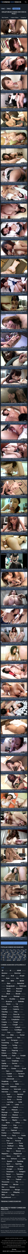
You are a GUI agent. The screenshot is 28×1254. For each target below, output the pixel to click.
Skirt (18, 1156)
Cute (8, 1032)
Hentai (10, 1076)
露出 (5, 953)
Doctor (22, 1035)
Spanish (9, 1161)
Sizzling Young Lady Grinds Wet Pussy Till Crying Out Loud (13, 403)
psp (26, 949)
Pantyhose (16, 1133)
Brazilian (12, 999)
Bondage (17, 996)
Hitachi (21, 1076)
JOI (24, 1092)
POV (3, 1130)
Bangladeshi (10, 986)
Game (4, 1061)
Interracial (17, 1089)
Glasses (16, 1066)
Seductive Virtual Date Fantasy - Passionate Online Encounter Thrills (14, 790)
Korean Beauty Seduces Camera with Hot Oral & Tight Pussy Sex (14, 90)
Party (14, 1135)
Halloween (19, 1071)
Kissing (19, 1097)
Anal (2, 128)
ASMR (19, 970)
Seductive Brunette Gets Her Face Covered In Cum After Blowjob (14, 937)
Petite (23, 1135)
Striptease (10, 1171)
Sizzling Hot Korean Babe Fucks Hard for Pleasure (12, 771)
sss (7, 949)
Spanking (20, 1161)
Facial (16, 1043)
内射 (7, 957)
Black (8, 994)
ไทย (20, 951)
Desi (3, 1035)
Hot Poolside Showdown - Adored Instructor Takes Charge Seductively (14, 219)
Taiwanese (19, 1174)
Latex (20, 1102)
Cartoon (4, 1006)
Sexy (8, 1151)
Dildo (12, 1035)
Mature (16, 1112)
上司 (3, 960)
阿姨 (25, 956)
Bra (3, 999)
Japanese (16, 36)
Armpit (22, 976)
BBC (3, 981)
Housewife (5, 1084)
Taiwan (8, 1174)
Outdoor (4, 1128)
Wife (3, 1195)
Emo (18, 1037)
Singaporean (16, 8)
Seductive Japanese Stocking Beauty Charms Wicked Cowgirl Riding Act (14, 164)
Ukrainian (5, 1184)
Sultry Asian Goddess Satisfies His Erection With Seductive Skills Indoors (14, 330)
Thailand (18, 1179)
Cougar (15, 1022)
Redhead (10, 1146)
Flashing (4, 1055)
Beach (8, 988)
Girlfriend (5, 1066)
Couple (4, 1025)
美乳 (9, 953)
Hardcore (21, 1073)
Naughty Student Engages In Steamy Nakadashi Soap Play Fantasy (14, 201)
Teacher (20, 1177)
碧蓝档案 (8, 960)
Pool (7, 1141)
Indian (17, 1084)
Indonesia (13, 1086)
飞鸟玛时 (13, 955)
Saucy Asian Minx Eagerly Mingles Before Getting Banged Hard (14, 532)
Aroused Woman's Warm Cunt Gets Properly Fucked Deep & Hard (14, 495)
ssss (7, 951)
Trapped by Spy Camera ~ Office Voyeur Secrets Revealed (13, 458)
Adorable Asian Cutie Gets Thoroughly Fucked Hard (12, 606)
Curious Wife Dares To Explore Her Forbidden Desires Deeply (14, 827)
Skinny (8, 1156)
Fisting (14, 1053)
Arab (12, 976)
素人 (15, 951)
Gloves (4, 1068)
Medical (4, 1115)
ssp (18, 949)
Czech (19, 1032)
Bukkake (21, 1001)
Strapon (20, 1169)
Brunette (9, 1001)
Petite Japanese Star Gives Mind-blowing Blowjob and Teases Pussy (14, 624)
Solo (24, 1159)
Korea (9, 1099)
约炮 (14, 959)
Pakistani (14, 1130)
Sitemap (14, 1249)
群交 (18, 952)
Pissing (20, 1138)
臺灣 (20, 957)
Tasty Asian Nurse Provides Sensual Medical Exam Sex (12, 237)
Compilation (15, 1019)
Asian (2, 36)
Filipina (4, 1050)
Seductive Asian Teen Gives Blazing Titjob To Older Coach (13, 440)
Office (17, 1122)
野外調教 (24, 955)
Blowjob (7, 570)
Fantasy (4, 1045)
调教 (23, 951)
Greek (24, 1068)
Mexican (15, 1115)
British (22, 999)
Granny (13, 1068)
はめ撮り (7, 952)
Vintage (17, 1189)
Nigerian (4, 1120)
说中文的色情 (9, 956)
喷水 (19, 955)
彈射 (11, 951)
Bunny (8, 1004)
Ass (17, 978)
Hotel (15, 1081)
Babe (8, 983)
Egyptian (9, 1037)
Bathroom (23, 986)
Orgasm (4, 1125)
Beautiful (19, 988)
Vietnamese (6, 1189)
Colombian (16, 1017)
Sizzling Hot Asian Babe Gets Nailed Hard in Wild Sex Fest (13, 145)
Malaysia (15, 1110)
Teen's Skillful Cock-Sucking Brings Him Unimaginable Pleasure (14, 311)
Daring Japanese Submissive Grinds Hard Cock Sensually (13, 274)
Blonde (18, 994)
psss (14, 949)
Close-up (16, 1014)
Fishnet (4, 1053)
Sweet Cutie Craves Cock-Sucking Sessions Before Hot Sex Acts (14, 182)
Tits (17, 1182)
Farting (14, 1045)
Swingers (22, 1171)
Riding (21, 1146)
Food (13, 1055)
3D (3, 970)
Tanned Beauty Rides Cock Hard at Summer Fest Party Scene (14, 366)
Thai (7, 1179)
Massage (5, 1112)
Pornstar (18, 1141)
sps (10, 949)
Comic (4, 1019)
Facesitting (5, 1043)
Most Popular (5, 17)
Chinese (6, 36)
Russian (9, 1148)
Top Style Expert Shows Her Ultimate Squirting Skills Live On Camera (14, 864)
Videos (9, 8)
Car (17, 1004)
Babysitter (20, 983)
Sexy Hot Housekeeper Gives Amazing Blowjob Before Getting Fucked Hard (14, 385)
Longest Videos (14, 17)
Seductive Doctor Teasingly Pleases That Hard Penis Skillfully (14, 661)
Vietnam (12, 1187)
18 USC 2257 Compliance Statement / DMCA (14, 1251)
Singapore (12, 570)
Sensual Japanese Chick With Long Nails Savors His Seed (13, 256)
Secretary (21, 1148)
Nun (25, 1120)
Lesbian (4, 1107)
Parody (4, 1135)
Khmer (10, 1097)
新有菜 (18, 960)
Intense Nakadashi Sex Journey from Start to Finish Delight (13, 900)
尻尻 (16, 957)
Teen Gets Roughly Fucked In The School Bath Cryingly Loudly (14, 550)
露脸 (11, 957)
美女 (3, 951)
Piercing (9, 1138)
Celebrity (16, 1009)
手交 (13, 953)
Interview (5, 1092)
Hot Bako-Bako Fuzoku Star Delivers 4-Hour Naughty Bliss (13, 587)
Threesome (5, 1182)
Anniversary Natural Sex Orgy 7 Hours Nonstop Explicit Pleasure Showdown (14, 808)
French (8, 1058)
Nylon (8, 1122)
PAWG (16, 1128)
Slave (3, 1159)
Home (3, 8)
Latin (8, 1104)
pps (16, 956)
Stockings (10, 1166)
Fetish (16, 1048)
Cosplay (4, 1022)
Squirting (18, 1164)
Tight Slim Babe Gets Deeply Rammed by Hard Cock (12, 569)
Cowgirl (22, 570)
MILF (3, 1110)
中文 (3, 956)
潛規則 (20, 956)
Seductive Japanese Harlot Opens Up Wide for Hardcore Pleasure (14, 109)
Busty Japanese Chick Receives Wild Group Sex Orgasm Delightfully (14, 293)
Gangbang (15, 1061)
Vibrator (16, 1184)
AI (10, 970)
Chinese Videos (11, 2)
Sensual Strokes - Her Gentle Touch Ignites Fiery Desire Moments (14, 716)
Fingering (15, 1050)
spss (22, 949)
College (20, 36)
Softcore (14, 1159)
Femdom (4, 1048)
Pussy (21, 1143)
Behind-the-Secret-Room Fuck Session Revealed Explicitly (13, 845)
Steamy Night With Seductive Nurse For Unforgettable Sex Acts (14, 698)
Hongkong (5, 1081)
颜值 (14, 960)
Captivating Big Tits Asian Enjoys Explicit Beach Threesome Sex (14, 643)
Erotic (3, 1040)
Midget (4, 1117)
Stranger (9, 1169)
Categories (23, 17)
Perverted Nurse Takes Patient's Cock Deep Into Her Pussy (14, 679)
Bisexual (19, 991)
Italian (16, 1092)
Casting (15, 1006)
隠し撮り (19, 959)
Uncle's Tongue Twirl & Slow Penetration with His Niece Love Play (14, 127)
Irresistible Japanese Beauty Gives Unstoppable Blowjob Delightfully (14, 72)
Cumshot (5, 1030)
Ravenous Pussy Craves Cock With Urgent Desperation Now (14, 35)
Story (21, 1166)
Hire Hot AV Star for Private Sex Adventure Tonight (12, 919)
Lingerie (15, 1107)
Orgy (15, 1125)
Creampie (20, 423)
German (14, 1063)
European (14, 1040)
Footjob (23, 1055)
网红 (3, 957)
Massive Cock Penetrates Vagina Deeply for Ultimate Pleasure (14, 514)
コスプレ (9, 959)
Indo (3, 1086)
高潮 (21, 953)
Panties (4, 1133)
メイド (23, 960)
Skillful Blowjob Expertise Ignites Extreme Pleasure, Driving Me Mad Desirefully (14, 53)
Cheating (5, 1012)
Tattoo (8, 1177)
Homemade (10, 1079)
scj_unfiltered (6, 1197)
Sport (8, 1164)
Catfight (4, 1009)
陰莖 (8, 955)
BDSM (22, 981)
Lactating (10, 1102)
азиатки (13, 952)
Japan (8, 1094)
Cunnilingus (18, 1030)
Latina (17, 1104)
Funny (18, 1058)
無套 (24, 957)
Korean (19, 1099)
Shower (18, 1151)
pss (3, 949)
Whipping (16, 1192)
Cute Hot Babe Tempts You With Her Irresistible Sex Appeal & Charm (14, 422)
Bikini (8, 991)
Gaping (4, 1063)
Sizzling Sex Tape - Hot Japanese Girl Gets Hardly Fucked (13, 348)
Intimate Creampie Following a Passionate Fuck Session (13, 753)
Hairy (24, 73)
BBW (12, 981)
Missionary (15, 1117)
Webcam (5, 1192)
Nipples (14, 1120)
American (17, 973)
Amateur (3, 570)
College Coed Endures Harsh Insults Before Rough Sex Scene (14, 882)
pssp (25, 959)
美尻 (22, 952)
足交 (17, 953)
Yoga (12, 1195)
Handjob (9, 1073)
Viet (3, 1187)
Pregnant (10, 1143)
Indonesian (5, 1089)
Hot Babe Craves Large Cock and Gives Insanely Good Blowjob (14, 477)
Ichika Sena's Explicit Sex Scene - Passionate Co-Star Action (14, 735)
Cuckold (17, 1027)
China (15, 1012)
